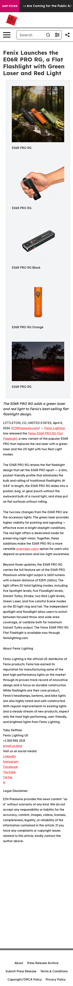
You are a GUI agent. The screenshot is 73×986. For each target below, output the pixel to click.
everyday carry (27, 549)
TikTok (7, 777)
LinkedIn (9, 756)
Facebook (10, 767)
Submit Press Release (21, 971)
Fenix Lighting (54, 428)
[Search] (48, 35)
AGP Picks (9, 6)
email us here (12, 746)
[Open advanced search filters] (57, 35)
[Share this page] (67, 35)
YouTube (9, 772)
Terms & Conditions (54, 971)
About (18, 963)
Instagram (10, 761)
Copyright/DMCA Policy (24, 979)
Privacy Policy (55, 979)
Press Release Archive (43, 963)
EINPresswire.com (25, 428)
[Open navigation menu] (6, 35)
